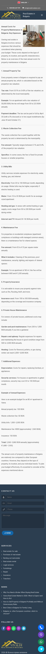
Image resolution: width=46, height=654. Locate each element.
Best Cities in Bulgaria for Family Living (17, 608)
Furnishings (7, 568)
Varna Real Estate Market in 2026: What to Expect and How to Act (23, 597)
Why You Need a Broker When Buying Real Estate (21, 592)
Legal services (8, 565)
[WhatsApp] (13, 628)
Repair (5, 572)
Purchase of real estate (12, 555)
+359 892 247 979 (14, 8)
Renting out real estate (11, 558)
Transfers (6, 579)
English (24, 2)
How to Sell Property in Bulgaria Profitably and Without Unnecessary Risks (23, 603)
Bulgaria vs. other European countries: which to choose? (20, 612)
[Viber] (18, 628)
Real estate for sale (10, 551)
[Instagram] (8, 628)
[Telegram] (23, 628)
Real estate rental (9, 561)
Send (8, 533)
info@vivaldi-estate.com (32, 8)
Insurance (6, 575)
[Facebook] (3, 628)
